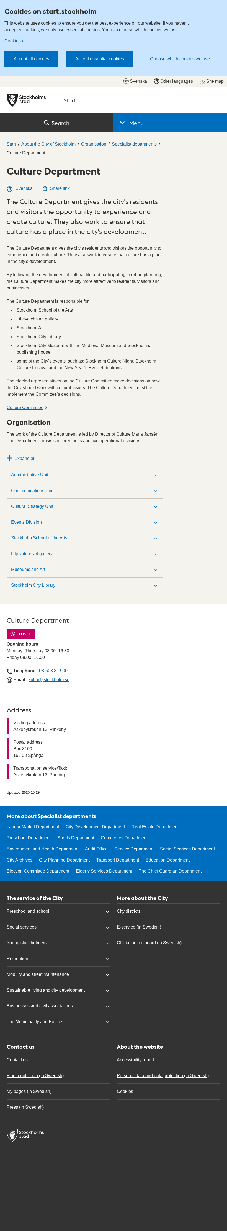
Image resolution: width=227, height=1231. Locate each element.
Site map (215, 81)
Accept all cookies (31, 58)
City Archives (19, 860)
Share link (60, 188)
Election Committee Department (38, 871)
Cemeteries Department (124, 838)
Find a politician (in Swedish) (35, 1075)
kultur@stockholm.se (49, 679)
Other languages (176, 81)
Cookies (12, 40)
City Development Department (95, 826)
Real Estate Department (155, 826)
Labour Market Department (33, 826)
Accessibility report (135, 1059)
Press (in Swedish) (25, 1107)
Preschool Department (29, 838)
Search (60, 122)
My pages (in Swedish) (29, 1091)
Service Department (133, 849)
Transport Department (117, 860)
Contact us (17, 1059)
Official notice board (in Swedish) (149, 942)
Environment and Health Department (42, 849)
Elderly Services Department (104, 871)
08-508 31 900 (53, 670)
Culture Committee (25, 407)
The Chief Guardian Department (170, 871)
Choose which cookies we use (180, 58)
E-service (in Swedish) (139, 927)
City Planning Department (64, 860)
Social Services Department (187, 849)
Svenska (138, 81)
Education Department (168, 860)
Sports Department (75, 838)
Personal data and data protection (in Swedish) (163, 1075)
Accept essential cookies (99, 58)
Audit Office (96, 849)
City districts (129, 911)
